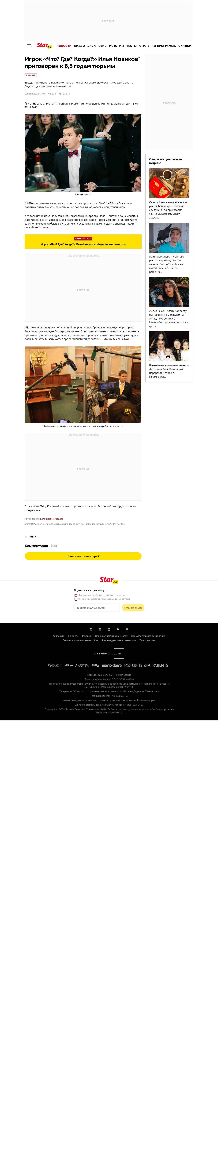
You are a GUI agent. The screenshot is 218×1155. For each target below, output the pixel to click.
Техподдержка (147, 640)
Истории (116, 46)
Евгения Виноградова (51, 519)
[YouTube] (127, 629)
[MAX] (91, 629)
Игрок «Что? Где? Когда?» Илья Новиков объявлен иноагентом (83, 244)
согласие (87, 595)
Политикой (85, 599)
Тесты (131, 46)
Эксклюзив (97, 46)
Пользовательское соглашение (148, 636)
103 (54, 93)
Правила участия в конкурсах (111, 636)
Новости (64, 46)
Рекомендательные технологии (119, 640)
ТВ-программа (164, 46)
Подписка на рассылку (89, 590)
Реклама (86, 636)
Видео (79, 46)
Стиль (144, 46)
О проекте (58, 636)
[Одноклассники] (118, 629)
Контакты (73, 636)
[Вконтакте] (109, 629)
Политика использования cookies (80, 640)
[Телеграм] (100, 629)
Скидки (184, 46)
